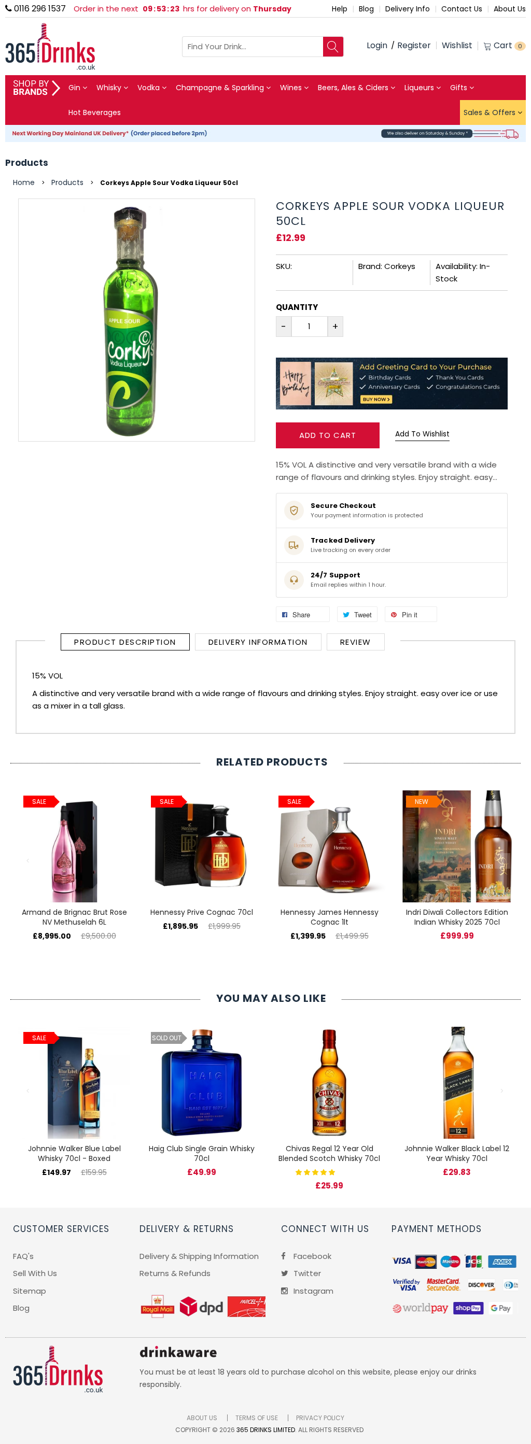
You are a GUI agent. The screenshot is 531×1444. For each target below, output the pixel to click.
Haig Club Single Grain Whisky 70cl (202, 1153)
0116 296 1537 (39, 9)
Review (355, 641)
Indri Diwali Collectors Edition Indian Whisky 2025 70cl (457, 917)
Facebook (311, 1256)
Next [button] (502, 861)
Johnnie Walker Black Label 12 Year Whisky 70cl (456, 1153)
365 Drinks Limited (265, 1429)
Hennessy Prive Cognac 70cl (201, 912)
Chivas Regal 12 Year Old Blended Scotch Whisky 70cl (329, 1153)
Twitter (306, 1273)
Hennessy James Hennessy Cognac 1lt (330, 917)
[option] (74, 854)
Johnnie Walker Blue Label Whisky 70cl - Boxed (74, 1153)
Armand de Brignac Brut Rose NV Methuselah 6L (74, 917)
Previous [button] (28, 861)
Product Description (125, 641)
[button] (316, 1171)
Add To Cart (327, 435)
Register (414, 45)
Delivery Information (258, 641)
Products (26, 163)
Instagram (312, 1290)
